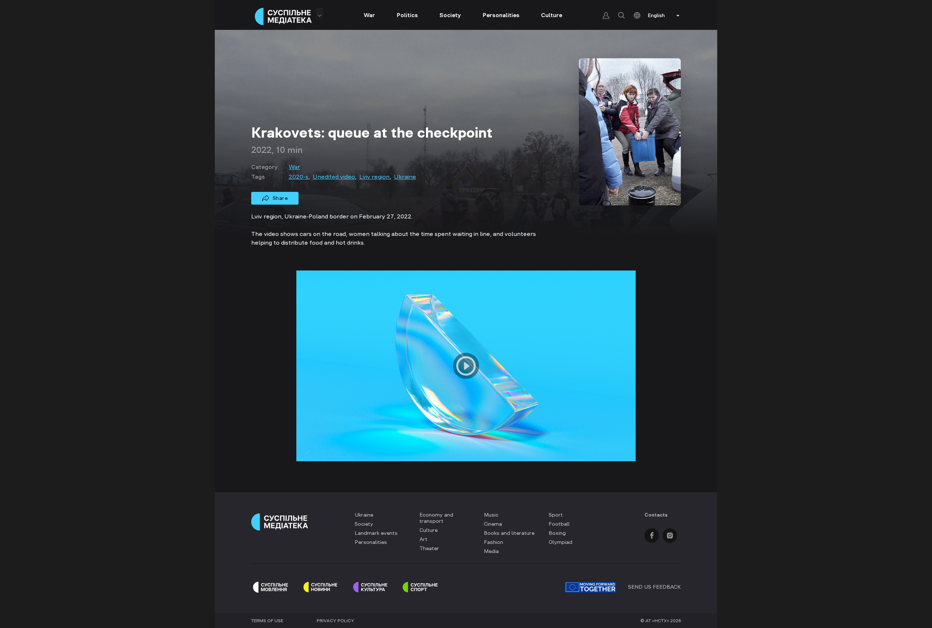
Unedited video (334, 176)
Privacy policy (335, 621)
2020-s (298, 176)
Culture (551, 15)
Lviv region (374, 176)
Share (280, 198)
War (369, 15)
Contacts (656, 514)
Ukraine (405, 176)
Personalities (501, 15)
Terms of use (267, 621)
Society (450, 15)
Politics (407, 15)
